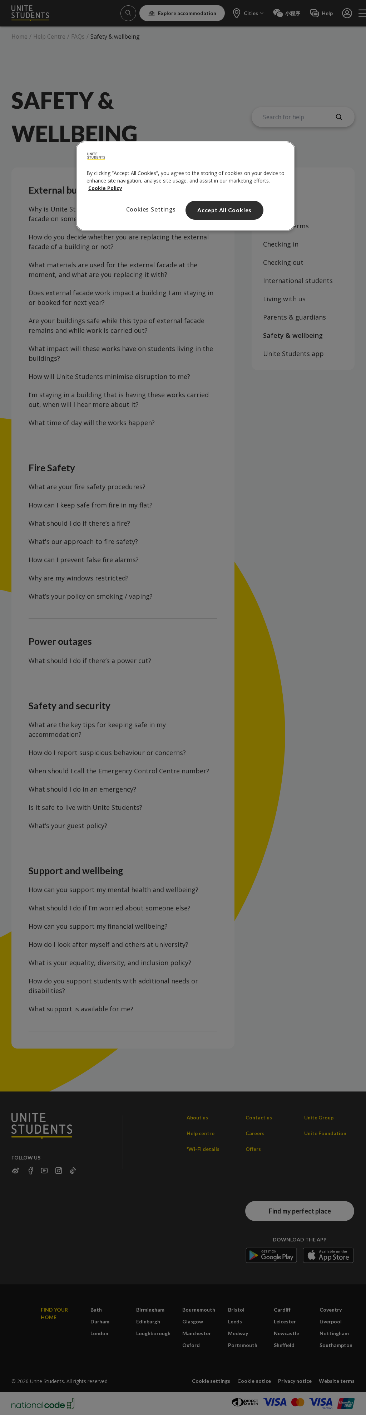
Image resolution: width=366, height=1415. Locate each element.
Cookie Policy (105, 188)
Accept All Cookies (224, 209)
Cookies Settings (151, 209)
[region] (185, 186)
